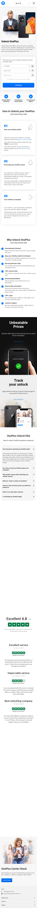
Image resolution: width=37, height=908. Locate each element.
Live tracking (18, 399)
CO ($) (19, 3)
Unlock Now (18, 85)
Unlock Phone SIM (3, 3)
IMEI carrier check (24, 148)
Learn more (18, 341)
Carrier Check (7, 880)
